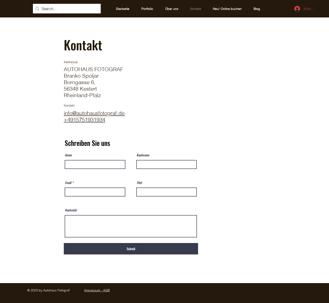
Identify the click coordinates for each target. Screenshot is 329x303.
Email (68, 182)
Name (68, 155)
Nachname (143, 155)
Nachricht (71, 210)
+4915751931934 (84, 119)
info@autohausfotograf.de (94, 113)
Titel (139, 182)
